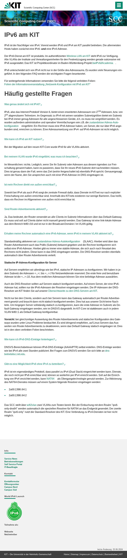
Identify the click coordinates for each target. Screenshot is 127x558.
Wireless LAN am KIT (78, 56)
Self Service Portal (13, 464)
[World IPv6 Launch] (15, 511)
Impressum (85, 554)
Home (66, 554)
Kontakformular (11, 481)
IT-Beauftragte (11, 467)
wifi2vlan (32, 405)
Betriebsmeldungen (13, 461)
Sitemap (74, 554)
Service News (10, 459)
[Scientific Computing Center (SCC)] (116, 19)
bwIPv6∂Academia (102, 63)
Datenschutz (97, 554)
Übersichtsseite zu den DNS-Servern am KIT (72, 291)
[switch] (105, 5)
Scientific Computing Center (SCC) (39, 8)
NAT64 (50, 378)
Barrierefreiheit (111, 554)
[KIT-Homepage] (12, 5)
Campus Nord (11, 487)
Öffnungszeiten (11, 484)
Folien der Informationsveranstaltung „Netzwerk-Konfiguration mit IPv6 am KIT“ (47, 84)
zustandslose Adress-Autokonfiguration (58, 241)
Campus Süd (10, 490)
